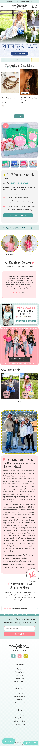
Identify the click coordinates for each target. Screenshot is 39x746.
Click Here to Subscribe (18, 215)
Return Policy (19, 672)
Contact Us (19, 675)
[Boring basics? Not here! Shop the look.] (19, 33)
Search (19, 669)
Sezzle (19, 700)
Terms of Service (19, 724)
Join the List (19, 634)
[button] (6, 6)
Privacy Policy (19, 718)
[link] (16, 609)
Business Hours (19, 681)
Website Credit (20, 744)
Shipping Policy (19, 721)
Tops (29, 254)
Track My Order (19, 678)
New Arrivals (10, 254)
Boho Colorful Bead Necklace (8, 99)
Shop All (19, 116)
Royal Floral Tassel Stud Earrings (29, 99)
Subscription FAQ (19, 703)
